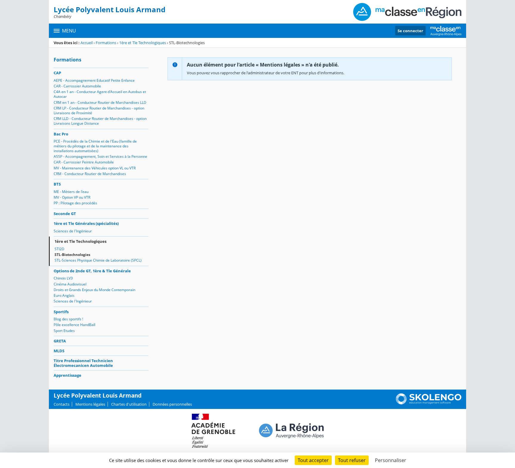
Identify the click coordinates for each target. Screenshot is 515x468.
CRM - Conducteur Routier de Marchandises (90, 173)
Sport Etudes (64, 330)
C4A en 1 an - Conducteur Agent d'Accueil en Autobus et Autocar (100, 94)
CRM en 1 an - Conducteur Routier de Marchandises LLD (100, 102)
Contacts (61, 404)
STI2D (59, 248)
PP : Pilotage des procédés (75, 203)
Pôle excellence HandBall (74, 324)
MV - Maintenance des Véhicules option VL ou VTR (95, 168)
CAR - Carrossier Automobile (77, 86)
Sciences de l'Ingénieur (73, 231)
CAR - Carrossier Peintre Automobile (84, 162)
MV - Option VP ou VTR (72, 197)
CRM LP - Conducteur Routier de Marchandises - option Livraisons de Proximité (99, 110)
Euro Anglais (64, 295)
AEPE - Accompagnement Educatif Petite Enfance (94, 80)
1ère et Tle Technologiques (142, 42)
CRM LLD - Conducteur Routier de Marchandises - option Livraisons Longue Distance (100, 121)
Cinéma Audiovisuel (70, 284)
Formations (106, 42)
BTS (57, 184)
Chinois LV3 (63, 278)
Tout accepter (313, 460)
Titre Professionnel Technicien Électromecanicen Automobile (83, 363)
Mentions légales (90, 404)
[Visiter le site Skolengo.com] (428, 403)
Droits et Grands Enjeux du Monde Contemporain (94, 289)
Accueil (86, 42)
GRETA (60, 341)
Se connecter (410, 30)
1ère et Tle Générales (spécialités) (86, 223)
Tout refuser (352, 460)
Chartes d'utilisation (129, 404)
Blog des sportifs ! (68, 319)
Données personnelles (172, 404)
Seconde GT (65, 213)
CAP (57, 72)
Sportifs (61, 311)
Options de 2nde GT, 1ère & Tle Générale (92, 271)
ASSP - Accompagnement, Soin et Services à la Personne (100, 156)
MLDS (59, 350)
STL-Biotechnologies (72, 254)
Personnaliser (390, 460)
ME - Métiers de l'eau (71, 191)
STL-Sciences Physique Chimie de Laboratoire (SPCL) (98, 260)
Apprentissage (67, 375)
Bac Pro (61, 134)
